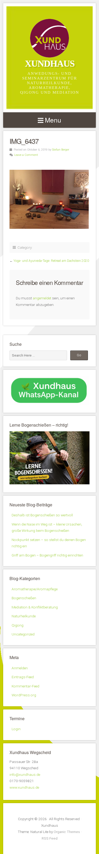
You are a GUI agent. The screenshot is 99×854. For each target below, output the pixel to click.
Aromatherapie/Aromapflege (35, 589)
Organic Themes (67, 832)
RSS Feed (50, 838)
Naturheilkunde (24, 616)
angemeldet (42, 298)
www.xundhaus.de (24, 787)
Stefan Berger (60, 149)
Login (16, 729)
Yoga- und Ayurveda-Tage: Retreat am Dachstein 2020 (51, 261)
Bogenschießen (24, 598)
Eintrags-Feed (23, 677)
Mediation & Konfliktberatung (35, 607)
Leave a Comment (26, 155)
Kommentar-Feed (25, 686)
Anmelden (20, 668)
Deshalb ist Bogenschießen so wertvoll (42, 515)
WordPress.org (24, 695)
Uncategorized (23, 634)
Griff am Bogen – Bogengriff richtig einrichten (47, 555)
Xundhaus (49, 63)
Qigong (17, 625)
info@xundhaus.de (25, 774)
